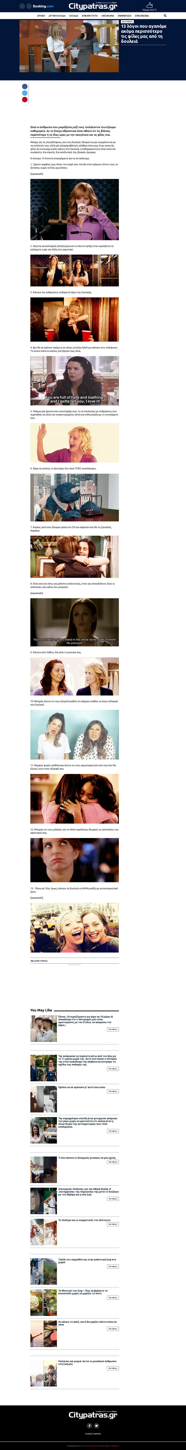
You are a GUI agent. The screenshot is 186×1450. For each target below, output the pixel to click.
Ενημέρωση (124, 16)
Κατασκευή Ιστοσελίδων (95, 1446)
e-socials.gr (114, 1446)
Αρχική (41, 16)
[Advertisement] (74, 985)
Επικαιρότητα (90, 16)
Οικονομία (107, 16)
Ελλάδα (73, 16)
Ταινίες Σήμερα (93, 1434)
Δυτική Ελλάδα (57, 16)
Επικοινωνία (142, 16)
